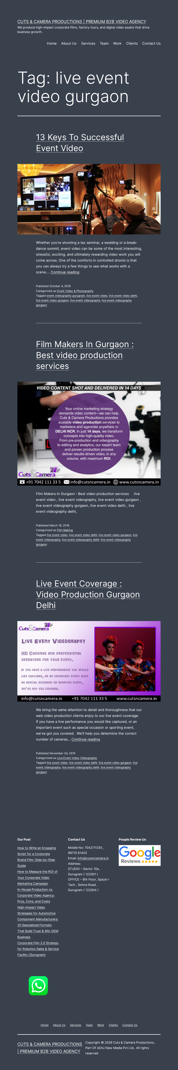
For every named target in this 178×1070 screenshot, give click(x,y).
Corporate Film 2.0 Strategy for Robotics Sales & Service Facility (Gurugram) (38, 949)
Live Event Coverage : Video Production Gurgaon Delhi (88, 594)
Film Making (65, 530)
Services (88, 43)
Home (52, 43)
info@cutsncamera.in (93, 858)
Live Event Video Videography (77, 758)
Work (117, 43)
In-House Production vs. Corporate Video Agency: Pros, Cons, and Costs (36, 895)
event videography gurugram (66, 295)
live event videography (85, 300)
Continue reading (65, 272)
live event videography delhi (80, 539)
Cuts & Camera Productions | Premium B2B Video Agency (81, 21)
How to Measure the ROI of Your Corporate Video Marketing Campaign (37, 877)
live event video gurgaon (52, 300)
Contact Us (151, 43)
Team (104, 43)
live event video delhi (123, 295)
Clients (132, 43)
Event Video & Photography (75, 291)
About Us (68, 43)
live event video (97, 295)
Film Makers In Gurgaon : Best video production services (85, 355)
